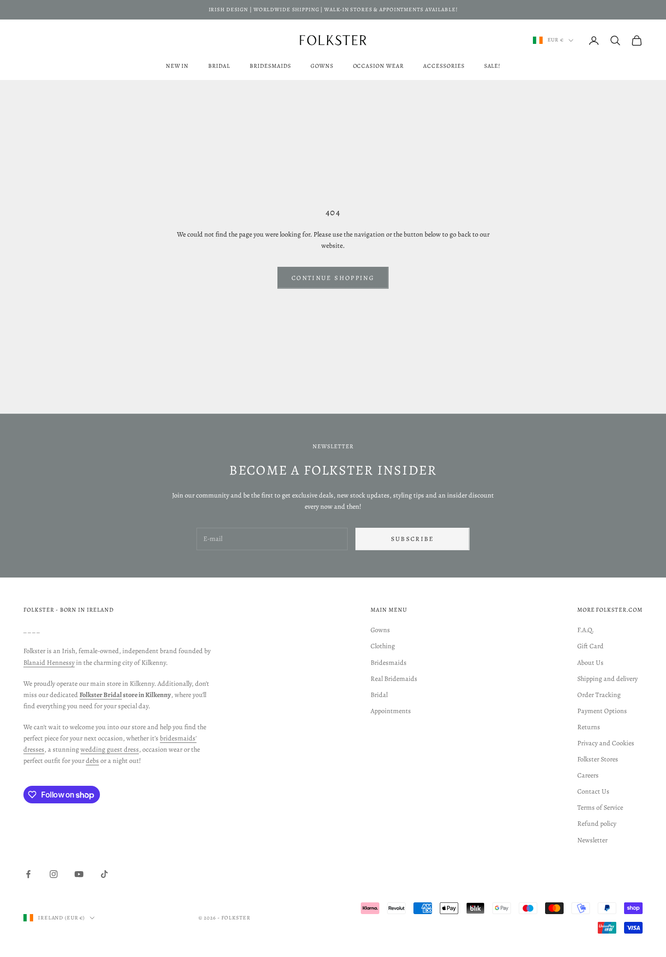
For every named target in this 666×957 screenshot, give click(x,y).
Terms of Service (600, 807)
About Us (590, 662)
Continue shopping (333, 278)
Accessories (444, 66)
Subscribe (412, 539)
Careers (588, 775)
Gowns (322, 66)
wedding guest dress (109, 749)
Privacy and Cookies (605, 743)
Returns (588, 727)
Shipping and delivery (607, 678)
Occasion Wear (378, 66)
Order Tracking (599, 694)
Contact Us (593, 791)
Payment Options (602, 711)
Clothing (383, 646)
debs (92, 760)
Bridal (219, 66)
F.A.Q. (585, 630)
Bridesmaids (270, 66)
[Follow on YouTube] (79, 874)
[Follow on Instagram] (54, 874)
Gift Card (590, 646)
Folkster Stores (597, 759)
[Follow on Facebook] (28, 874)
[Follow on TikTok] (104, 874)
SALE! (492, 66)
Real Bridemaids (394, 678)
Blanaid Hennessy (49, 662)
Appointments (391, 711)
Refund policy (596, 823)
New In (177, 66)
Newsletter (592, 840)
